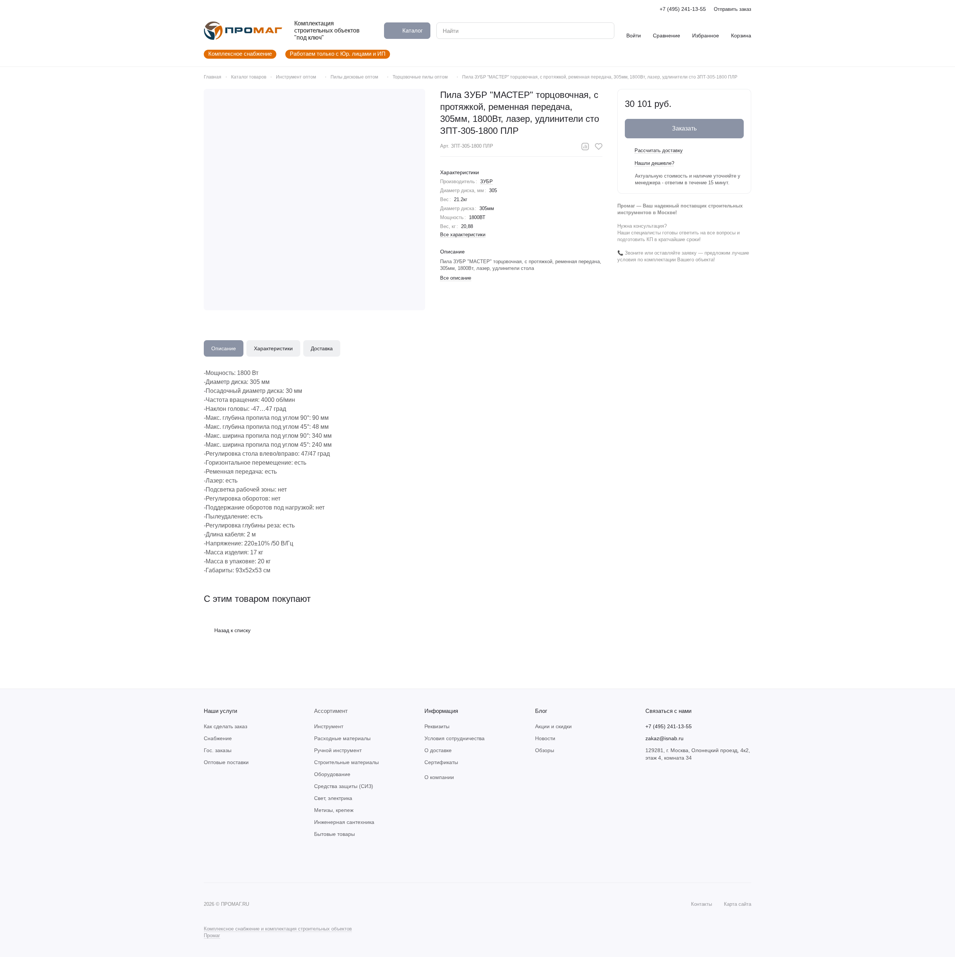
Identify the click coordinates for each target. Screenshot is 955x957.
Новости (545, 738)
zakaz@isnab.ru (664, 738)
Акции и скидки (553, 726)
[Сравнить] (585, 146)
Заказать (684, 128)
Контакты (701, 904)
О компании (439, 777)
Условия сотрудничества (454, 738)
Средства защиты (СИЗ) (343, 786)
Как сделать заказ (225, 726)
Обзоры (544, 750)
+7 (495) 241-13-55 (683, 9)
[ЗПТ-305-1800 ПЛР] (314, 199)
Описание (223, 348)
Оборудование (332, 774)
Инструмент (328, 726)
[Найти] (604, 30)
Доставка (322, 348)
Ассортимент (331, 711)
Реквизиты (436, 726)
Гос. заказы (217, 750)
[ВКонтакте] (208, 860)
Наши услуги (220, 711)
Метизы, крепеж (333, 810)
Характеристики (273, 348)
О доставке (438, 750)
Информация (441, 711)
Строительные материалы (346, 762)
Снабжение (218, 738)
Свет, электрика (333, 798)
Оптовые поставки (226, 762)
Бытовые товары (334, 834)
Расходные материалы (342, 738)
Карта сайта (737, 904)
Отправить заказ (732, 9)
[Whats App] (223, 860)
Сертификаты (441, 762)
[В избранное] (598, 146)
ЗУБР (486, 181)
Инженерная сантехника (344, 822)
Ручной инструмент (338, 750)
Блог (541, 711)
